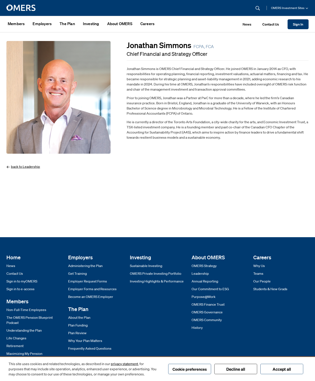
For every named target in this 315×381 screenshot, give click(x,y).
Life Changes (16, 338)
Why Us (259, 266)
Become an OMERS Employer (90, 296)
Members (16, 23)
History (197, 327)
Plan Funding (78, 325)
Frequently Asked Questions (89, 348)
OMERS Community (207, 320)
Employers (42, 23)
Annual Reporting (205, 281)
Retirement (15, 346)
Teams (258, 273)
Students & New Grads (270, 289)
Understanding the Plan (24, 330)
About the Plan (79, 317)
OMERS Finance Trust (208, 304)
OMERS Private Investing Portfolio (155, 273)
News (10, 266)
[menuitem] (16, 24)
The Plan (67, 23)
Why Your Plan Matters (85, 340)
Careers (147, 23)
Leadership (200, 273)
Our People (262, 281)
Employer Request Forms (87, 281)
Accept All (282, 369)
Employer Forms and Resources (92, 289)
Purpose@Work (204, 296)
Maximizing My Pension (24, 353)
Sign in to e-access (20, 289)
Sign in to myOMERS (21, 281)
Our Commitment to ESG (210, 289)
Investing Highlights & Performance (157, 281)
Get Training (77, 273)
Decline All (235, 369)
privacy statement (124, 363)
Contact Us (14, 273)
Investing (91, 23)
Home (13, 257)
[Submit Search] (257, 8)
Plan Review (77, 333)
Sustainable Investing (146, 266)
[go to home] (21, 7)
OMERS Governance (207, 312)
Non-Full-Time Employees (26, 310)
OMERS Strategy (204, 266)
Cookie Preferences (189, 369)
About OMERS (119, 23)
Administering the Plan (85, 266)
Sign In (298, 24)
